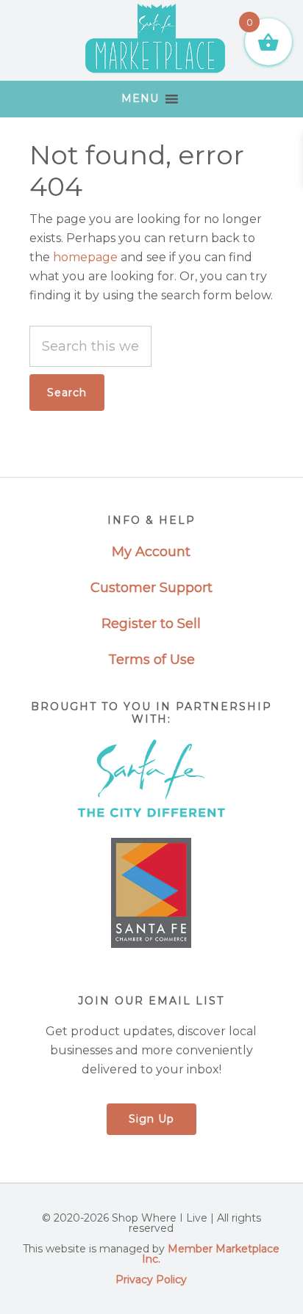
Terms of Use (151, 659)
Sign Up (151, 1118)
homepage (85, 257)
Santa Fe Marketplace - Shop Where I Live (155, 40)
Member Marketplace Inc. (210, 1254)
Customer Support (151, 588)
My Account (151, 552)
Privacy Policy (151, 1279)
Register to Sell (151, 624)
